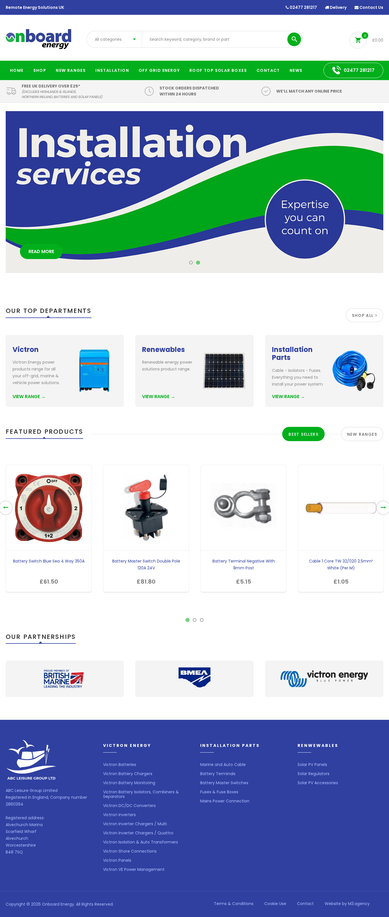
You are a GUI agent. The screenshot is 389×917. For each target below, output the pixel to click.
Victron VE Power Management (134, 869)
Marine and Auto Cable (223, 764)
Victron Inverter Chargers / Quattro (138, 833)
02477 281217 (303, 7)
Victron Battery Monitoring (129, 783)
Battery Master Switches (224, 783)
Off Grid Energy (159, 70)
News (296, 70)
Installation (112, 70)
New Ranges (71, 70)
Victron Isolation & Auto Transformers (140, 842)
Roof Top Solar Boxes (218, 70)
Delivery (338, 7)
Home (17, 70)
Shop (39, 70)
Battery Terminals (218, 773)
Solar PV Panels (312, 764)
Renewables (163, 349)
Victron (26, 349)
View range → (158, 396)
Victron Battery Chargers (127, 773)
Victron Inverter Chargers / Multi (135, 824)
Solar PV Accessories (318, 783)
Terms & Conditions (233, 903)
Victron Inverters (119, 814)
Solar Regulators (313, 773)
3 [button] (201, 621)
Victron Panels (117, 860)
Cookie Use (275, 903)
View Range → (29, 396)
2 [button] (194, 621)
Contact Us (371, 7)
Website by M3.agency (347, 903)
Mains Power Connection (224, 801)
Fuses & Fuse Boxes (219, 792)
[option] (194, 192)
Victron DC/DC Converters (129, 805)
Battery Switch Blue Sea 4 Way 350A (49, 561)
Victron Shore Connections (130, 851)
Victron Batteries (119, 764)
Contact (268, 70)
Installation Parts (292, 353)
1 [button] (187, 621)
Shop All (362, 315)
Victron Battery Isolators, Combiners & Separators (141, 794)
